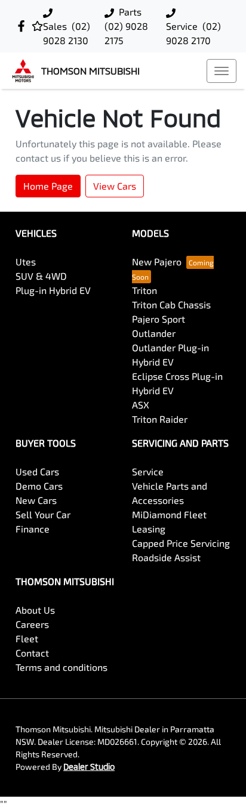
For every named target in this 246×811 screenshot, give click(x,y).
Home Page (48, 185)
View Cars (114, 185)
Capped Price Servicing (181, 543)
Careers (32, 624)
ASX (140, 404)
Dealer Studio (89, 767)
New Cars (36, 500)
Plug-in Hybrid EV (53, 290)
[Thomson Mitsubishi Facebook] (24, 26)
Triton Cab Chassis (171, 304)
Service (148, 471)
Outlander (154, 333)
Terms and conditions (61, 667)
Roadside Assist (166, 557)
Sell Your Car (43, 514)
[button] (221, 71)
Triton (144, 290)
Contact (32, 652)
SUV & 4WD (41, 275)
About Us (35, 609)
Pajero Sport (158, 318)
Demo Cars (39, 485)
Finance (33, 528)
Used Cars (37, 471)
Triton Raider (159, 419)
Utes (26, 261)
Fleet (27, 638)
